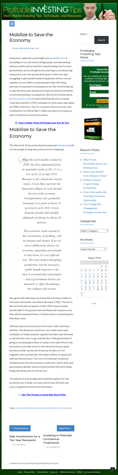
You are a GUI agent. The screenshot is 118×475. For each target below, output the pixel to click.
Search (83, 33)
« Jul (93, 303)
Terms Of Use (42, 472)
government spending (26, 408)
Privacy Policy (29, 472)
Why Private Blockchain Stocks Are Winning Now (95, 163)
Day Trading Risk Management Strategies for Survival (94, 208)
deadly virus (59, 58)
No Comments (19, 445)
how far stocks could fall (22, 98)
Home (20, 472)
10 (81, 275)
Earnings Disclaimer (92, 472)
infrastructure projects (50, 408)
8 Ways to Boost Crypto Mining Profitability (92, 183)
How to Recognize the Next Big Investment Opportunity (95, 196)
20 (93, 281)
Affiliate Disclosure (67, 472)
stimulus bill (63, 145)
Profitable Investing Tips (25, 48)
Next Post (64, 428)
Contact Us (54, 472)
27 (93, 287)
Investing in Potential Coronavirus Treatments (57, 439)
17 (81, 281)
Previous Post (21, 428)
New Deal (68, 408)
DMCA (79, 472)
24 (81, 287)
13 (93, 275)
